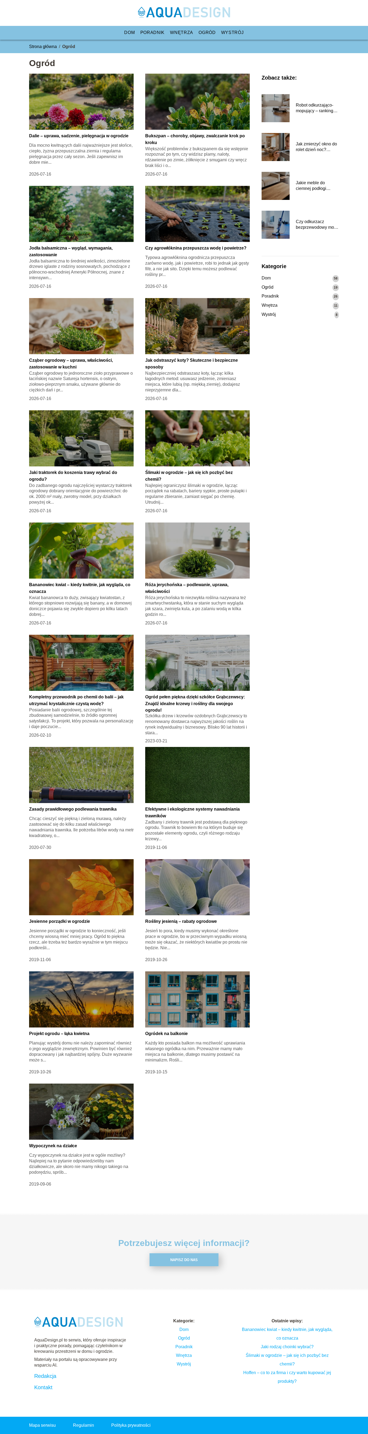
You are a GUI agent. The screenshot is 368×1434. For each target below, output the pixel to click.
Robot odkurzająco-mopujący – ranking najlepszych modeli (314, 108)
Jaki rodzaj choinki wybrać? (287, 1346)
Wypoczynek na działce (53, 1145)
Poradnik (152, 32)
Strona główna (43, 46)
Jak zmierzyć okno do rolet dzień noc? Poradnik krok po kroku (316, 147)
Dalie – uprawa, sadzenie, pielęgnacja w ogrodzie (79, 136)
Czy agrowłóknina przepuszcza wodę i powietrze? (196, 248)
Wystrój (232, 32)
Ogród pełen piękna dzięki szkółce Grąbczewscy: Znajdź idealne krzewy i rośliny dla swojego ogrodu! (195, 703)
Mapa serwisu (42, 1425)
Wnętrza (181, 32)
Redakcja (45, 1376)
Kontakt (43, 1387)
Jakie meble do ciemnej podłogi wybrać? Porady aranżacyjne (311, 186)
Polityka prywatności (131, 1425)
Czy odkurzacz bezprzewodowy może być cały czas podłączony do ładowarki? (317, 224)
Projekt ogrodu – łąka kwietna (59, 1033)
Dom (129, 32)
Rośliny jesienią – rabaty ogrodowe (181, 921)
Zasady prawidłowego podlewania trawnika (73, 809)
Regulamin (83, 1425)
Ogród (207, 32)
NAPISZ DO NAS (184, 1260)
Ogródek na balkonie (166, 1033)
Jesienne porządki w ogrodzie (59, 921)
